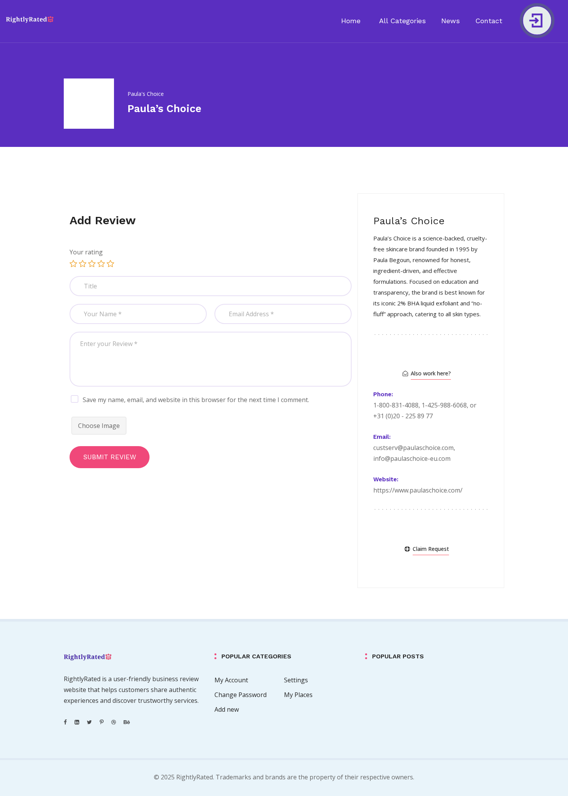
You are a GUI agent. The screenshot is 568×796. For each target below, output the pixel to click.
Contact (488, 21)
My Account (231, 680)
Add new (226, 709)
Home (351, 21)
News (450, 21)
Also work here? (431, 373)
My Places (298, 694)
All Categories (402, 21)
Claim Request (431, 548)
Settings (296, 680)
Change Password (240, 694)
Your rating (86, 252)
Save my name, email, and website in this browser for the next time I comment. (196, 399)
